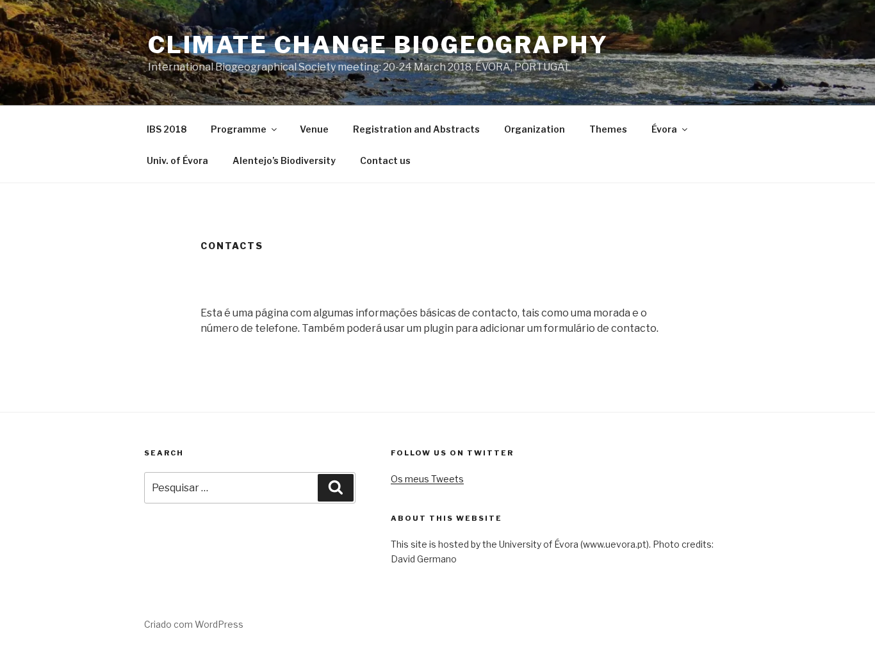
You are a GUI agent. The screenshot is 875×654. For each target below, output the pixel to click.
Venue (314, 129)
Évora (664, 129)
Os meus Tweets (427, 478)
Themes (608, 129)
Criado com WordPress (193, 624)
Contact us (385, 160)
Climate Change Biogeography (378, 45)
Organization (534, 129)
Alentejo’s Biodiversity (284, 160)
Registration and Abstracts (416, 129)
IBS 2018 (166, 129)
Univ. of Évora (177, 160)
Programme (238, 129)
